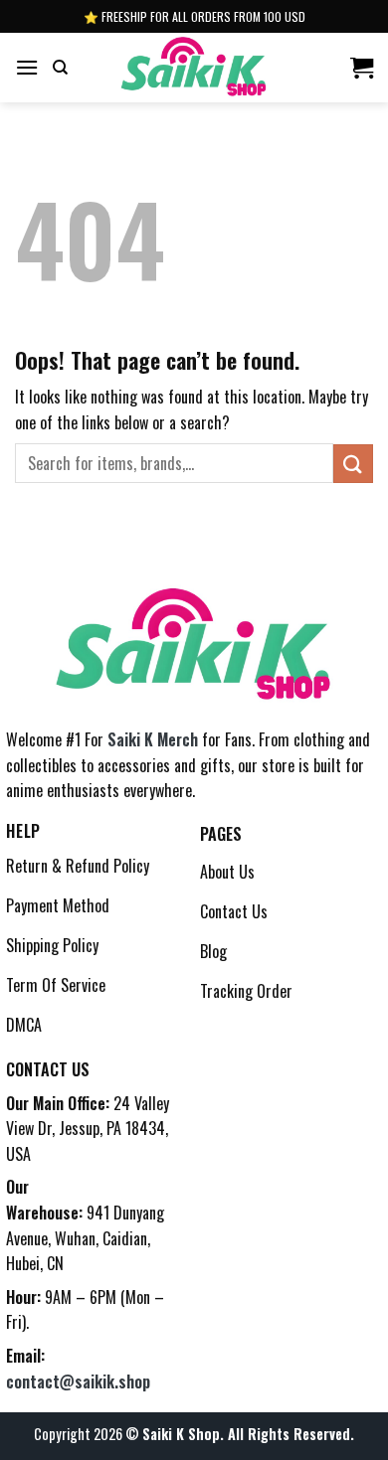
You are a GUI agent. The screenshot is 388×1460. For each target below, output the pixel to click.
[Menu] (27, 67)
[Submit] (353, 463)
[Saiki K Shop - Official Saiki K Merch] (194, 67)
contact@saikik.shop (78, 1381)
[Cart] (361, 67)
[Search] (60, 67)
